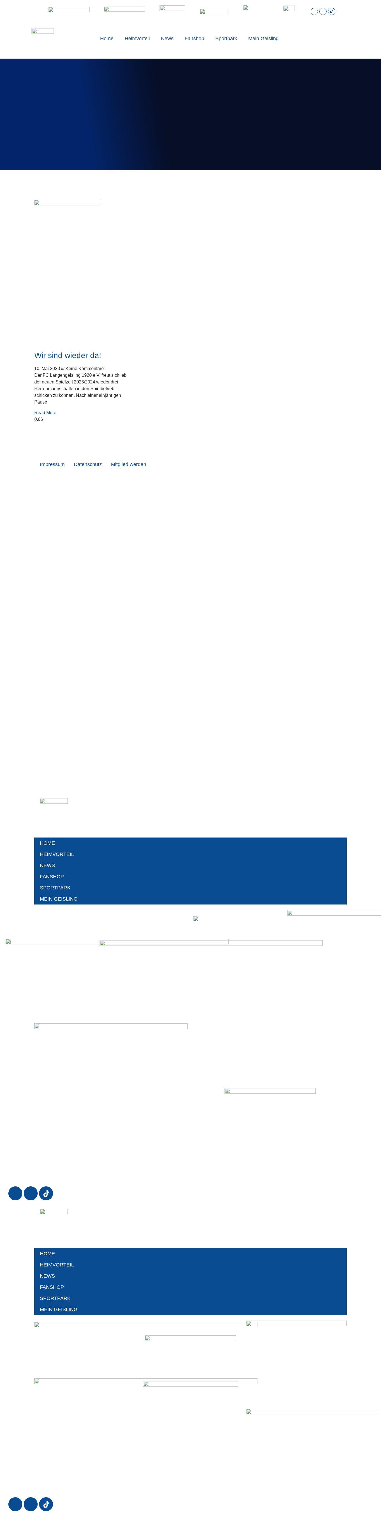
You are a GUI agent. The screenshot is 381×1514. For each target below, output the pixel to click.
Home (107, 38)
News (167, 38)
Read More (45, 412)
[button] (326, 38)
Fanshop (194, 38)
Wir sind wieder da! (67, 355)
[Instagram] (314, 11)
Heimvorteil (137, 38)
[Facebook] (323, 11)
